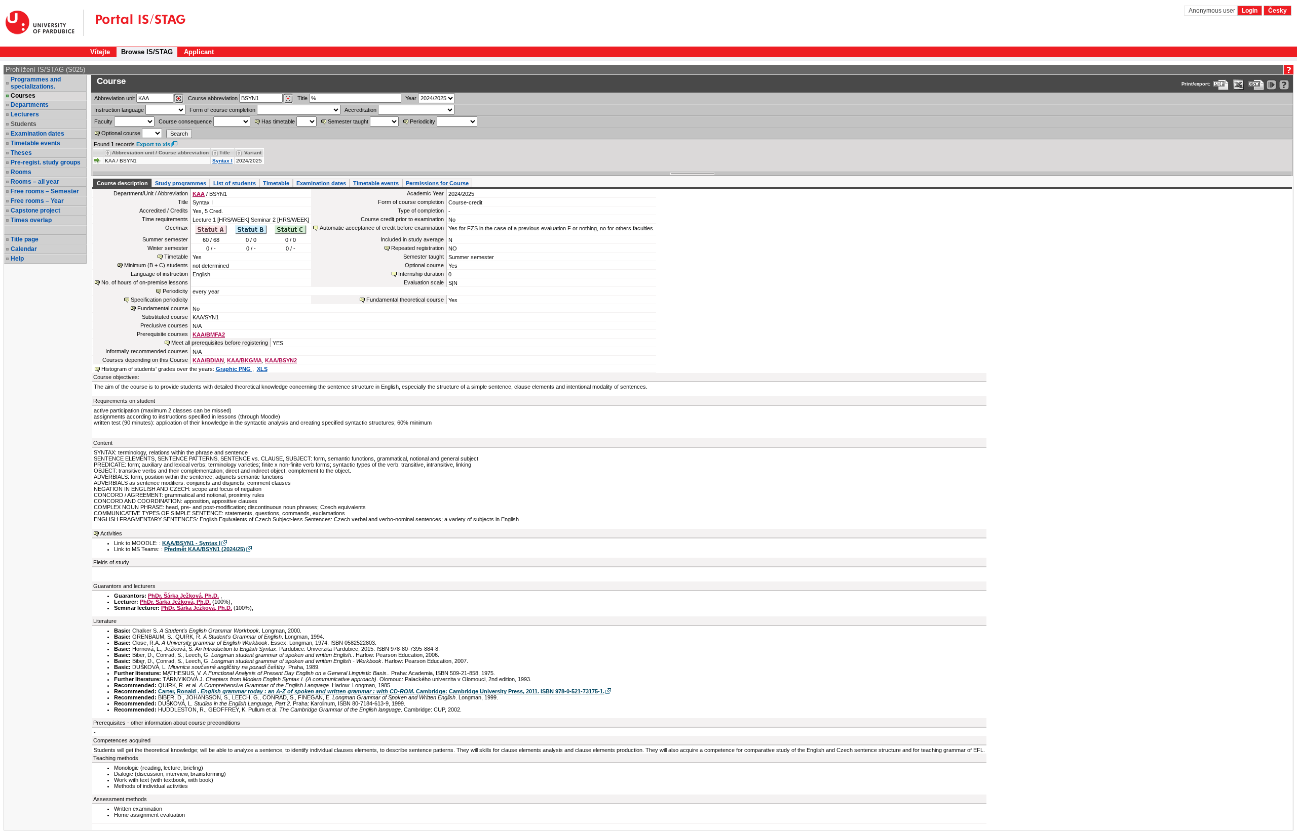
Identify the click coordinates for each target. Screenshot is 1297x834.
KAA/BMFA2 (209, 334)
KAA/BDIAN (208, 360)
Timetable (276, 183)
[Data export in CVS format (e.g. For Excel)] (1256, 84)
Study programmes (180, 183)
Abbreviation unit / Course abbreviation (160, 152)
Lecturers (25, 114)
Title (302, 98)
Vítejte (100, 52)
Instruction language (119, 110)
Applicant (199, 52)
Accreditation (360, 110)
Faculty (103, 121)
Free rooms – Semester (45, 191)
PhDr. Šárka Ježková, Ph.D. (183, 596)
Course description (122, 183)
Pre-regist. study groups (46, 162)
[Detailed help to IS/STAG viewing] (1284, 84)
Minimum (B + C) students (156, 265)
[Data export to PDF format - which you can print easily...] (1221, 84)
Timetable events (35, 143)
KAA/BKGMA (244, 360)
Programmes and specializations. (36, 83)
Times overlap (31, 220)
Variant (252, 152)
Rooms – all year (35, 181)
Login (1249, 10)
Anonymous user (1213, 10)
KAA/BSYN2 (281, 360)
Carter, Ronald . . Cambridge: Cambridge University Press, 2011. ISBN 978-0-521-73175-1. (381, 691)
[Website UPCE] (45, 22)
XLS (262, 369)
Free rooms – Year (37, 200)
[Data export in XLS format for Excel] (1238, 84)
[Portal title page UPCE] (134, 22)
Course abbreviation (213, 98)
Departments (30, 104)
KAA (199, 194)
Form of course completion (222, 110)
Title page (25, 239)
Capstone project (35, 210)
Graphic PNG (234, 369)
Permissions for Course (437, 183)
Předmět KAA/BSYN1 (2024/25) (204, 549)
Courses (23, 95)
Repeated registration (417, 248)
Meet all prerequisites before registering (219, 343)
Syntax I (222, 160)
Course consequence (185, 121)
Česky (1277, 10)
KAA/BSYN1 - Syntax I (191, 543)
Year (410, 98)
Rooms (21, 172)
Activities (111, 533)
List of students (234, 183)
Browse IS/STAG (147, 52)
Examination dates (37, 133)
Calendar (24, 249)
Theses (21, 152)
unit (114, 98)
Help (17, 258)
